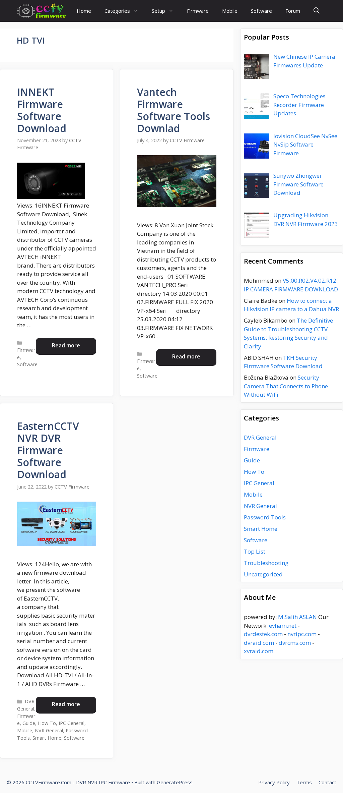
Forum (292, 10)
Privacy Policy (274, 782)
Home (84, 10)
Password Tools (265, 517)
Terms (304, 782)
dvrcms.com (295, 642)
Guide (28, 723)
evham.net (282, 625)
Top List (254, 551)
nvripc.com (302, 634)
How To (47, 723)
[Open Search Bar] (316, 11)
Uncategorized (263, 574)
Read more (66, 345)
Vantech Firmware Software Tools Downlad (173, 110)
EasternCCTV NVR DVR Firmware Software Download (48, 450)
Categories (117, 10)
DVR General (260, 437)
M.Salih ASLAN (297, 617)
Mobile (229, 10)
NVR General (49, 730)
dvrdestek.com (263, 634)
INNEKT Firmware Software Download (41, 110)
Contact (327, 782)
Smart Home (46, 738)
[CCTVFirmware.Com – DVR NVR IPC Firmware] (41, 11)
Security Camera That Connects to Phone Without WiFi (286, 386)
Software (261, 10)
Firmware (198, 10)
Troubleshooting (266, 563)
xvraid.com (258, 651)
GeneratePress (175, 782)
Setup (158, 10)
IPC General (71, 723)
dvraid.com (259, 642)
